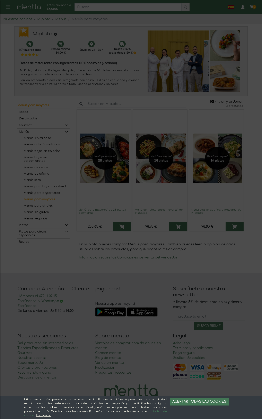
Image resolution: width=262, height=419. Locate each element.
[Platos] (66, 225)
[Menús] (66, 132)
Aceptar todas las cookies (199, 401)
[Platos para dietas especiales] (66, 231)
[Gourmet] (66, 125)
